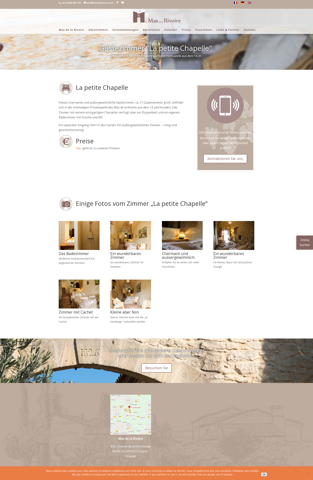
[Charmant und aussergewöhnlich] (182, 249)
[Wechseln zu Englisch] (249, 3)
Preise (186, 29)
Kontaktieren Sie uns (225, 158)
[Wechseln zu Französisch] (235, 3)
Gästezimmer (98, 29)
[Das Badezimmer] (79, 249)
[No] (308, 473)
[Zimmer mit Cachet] (79, 307)
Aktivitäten (151, 29)
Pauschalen (203, 29)
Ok (264, 474)
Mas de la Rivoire (71, 29)
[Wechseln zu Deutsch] (242, 3)
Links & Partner (227, 29)
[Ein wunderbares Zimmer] (130, 249)
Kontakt (250, 29)
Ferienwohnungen (125, 29)
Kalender (170, 29)
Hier (79, 148)
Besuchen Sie (156, 367)
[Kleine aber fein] (130, 307)
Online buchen (305, 242)
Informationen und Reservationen (225, 132)
